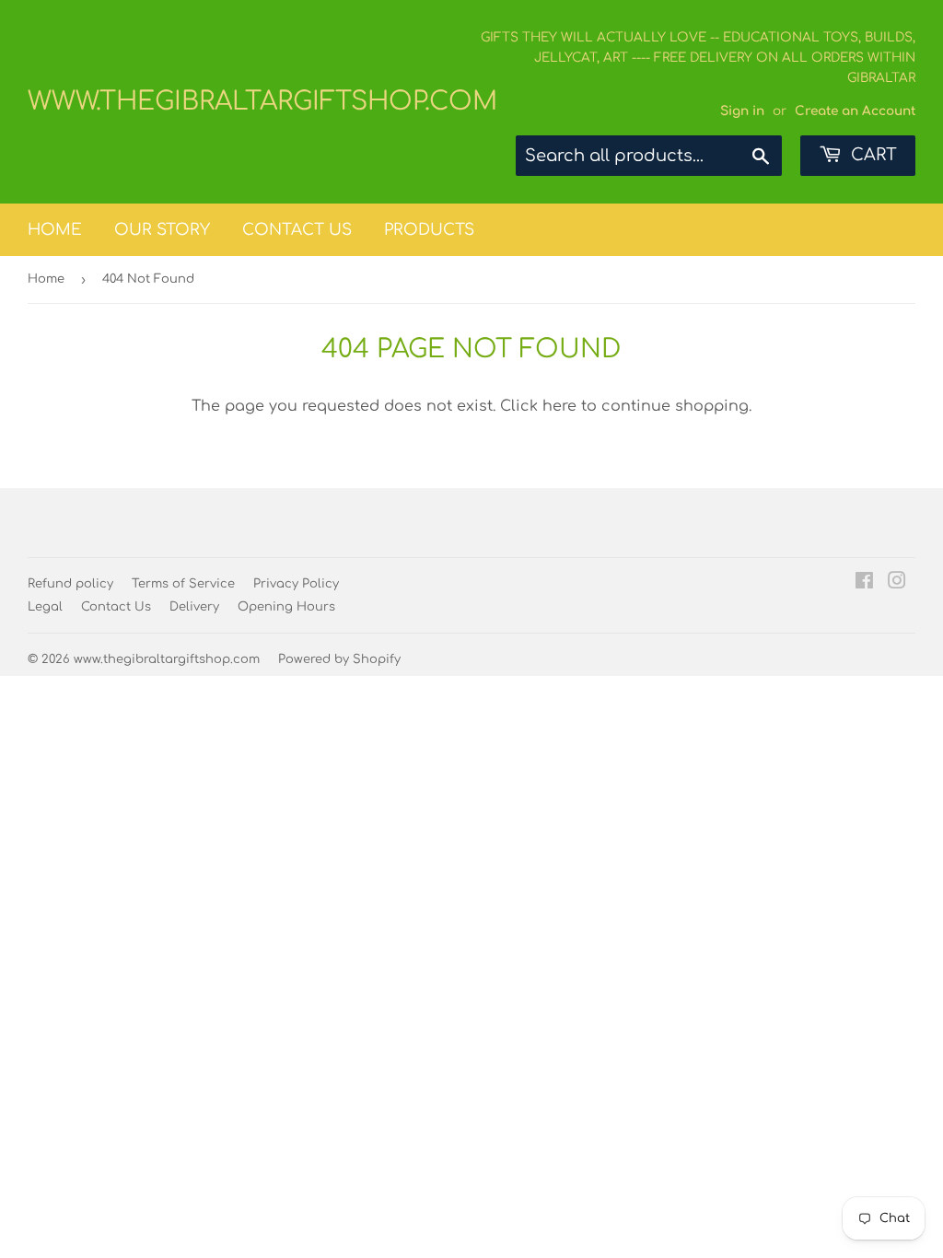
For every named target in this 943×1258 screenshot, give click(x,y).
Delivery (194, 606)
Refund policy (70, 583)
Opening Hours (286, 606)
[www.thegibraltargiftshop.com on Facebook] (864, 583)
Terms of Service (183, 583)
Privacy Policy (296, 583)
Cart (871, 155)
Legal (45, 606)
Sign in (742, 111)
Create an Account (855, 111)
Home (55, 230)
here (559, 406)
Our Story (162, 230)
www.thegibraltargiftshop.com (250, 101)
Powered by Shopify (339, 659)
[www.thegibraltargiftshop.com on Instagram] (897, 583)
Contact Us (297, 230)
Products (429, 230)
